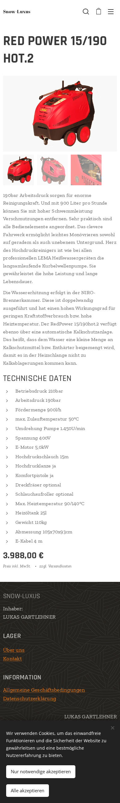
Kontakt (12, 658)
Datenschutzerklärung (29, 698)
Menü (111, 11)
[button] (86, 11)
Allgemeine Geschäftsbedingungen (44, 690)
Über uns (14, 650)
